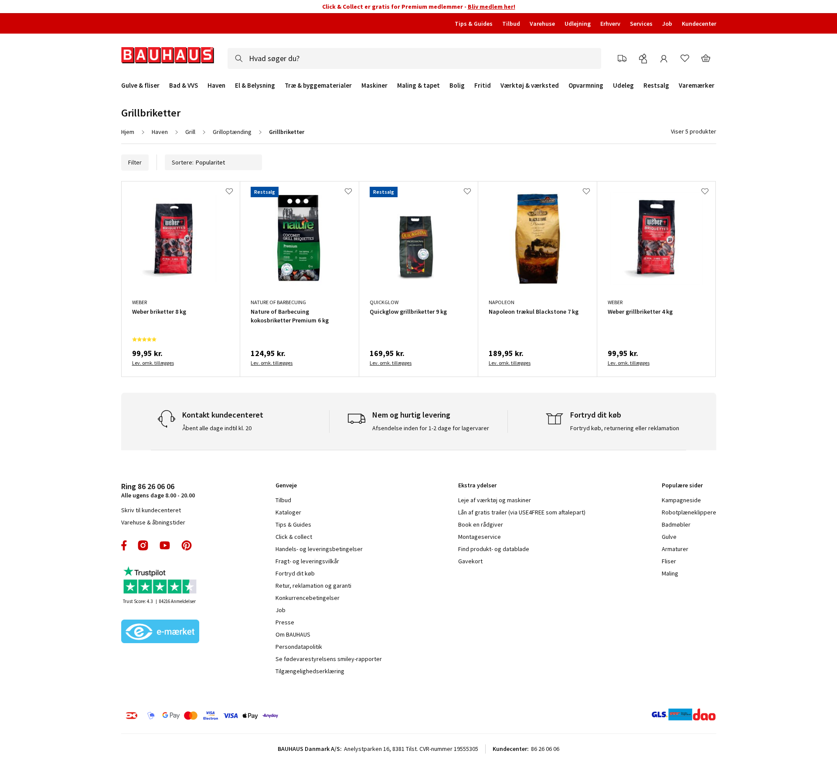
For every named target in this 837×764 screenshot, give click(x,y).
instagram (143, 545)
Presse (285, 622)
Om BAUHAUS (293, 634)
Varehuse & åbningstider (153, 522)
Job (667, 23)
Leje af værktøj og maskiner (494, 500)
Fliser (669, 561)
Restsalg (656, 85)
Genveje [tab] (286, 485)
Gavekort (470, 561)
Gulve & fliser (140, 85)
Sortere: (183, 162)
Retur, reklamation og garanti (313, 585)
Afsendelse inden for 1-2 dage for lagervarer (430, 428)
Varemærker (697, 85)
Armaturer (675, 549)
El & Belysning (255, 85)
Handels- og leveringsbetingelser (319, 549)
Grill (190, 132)
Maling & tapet (418, 85)
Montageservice (479, 537)
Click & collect (294, 537)
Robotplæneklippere (689, 512)
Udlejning (578, 23)
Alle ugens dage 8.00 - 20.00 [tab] (158, 490)
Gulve (669, 537)
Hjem (127, 132)
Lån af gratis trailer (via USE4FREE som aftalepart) (521, 512)
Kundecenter (699, 23)
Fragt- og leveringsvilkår (307, 561)
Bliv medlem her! (491, 6)
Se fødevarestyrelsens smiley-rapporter (329, 659)
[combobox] (414, 58)
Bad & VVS (183, 85)
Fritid (482, 85)
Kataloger (288, 512)
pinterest (186, 545)
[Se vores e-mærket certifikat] (160, 632)
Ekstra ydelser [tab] (477, 485)
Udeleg (623, 85)
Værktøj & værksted (529, 85)
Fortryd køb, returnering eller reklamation (624, 428)
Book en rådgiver (480, 524)
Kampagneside (681, 500)
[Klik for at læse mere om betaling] (255, 715)
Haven (216, 85)
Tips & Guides (474, 23)
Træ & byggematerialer (318, 85)
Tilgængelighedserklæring (310, 671)
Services (641, 23)
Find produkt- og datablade (493, 549)
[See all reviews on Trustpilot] (160, 581)
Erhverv (610, 23)
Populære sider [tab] (682, 485)
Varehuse (542, 23)
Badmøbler (676, 524)
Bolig (457, 85)
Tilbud (511, 23)
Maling (670, 573)
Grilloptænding (232, 132)
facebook (124, 545)
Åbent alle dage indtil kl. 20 (217, 428)
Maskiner (374, 85)
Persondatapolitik (299, 647)
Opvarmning (585, 85)
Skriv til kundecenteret (151, 510)
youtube (165, 545)
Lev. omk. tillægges (153, 363)
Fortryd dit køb (295, 573)
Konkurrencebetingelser (308, 598)
